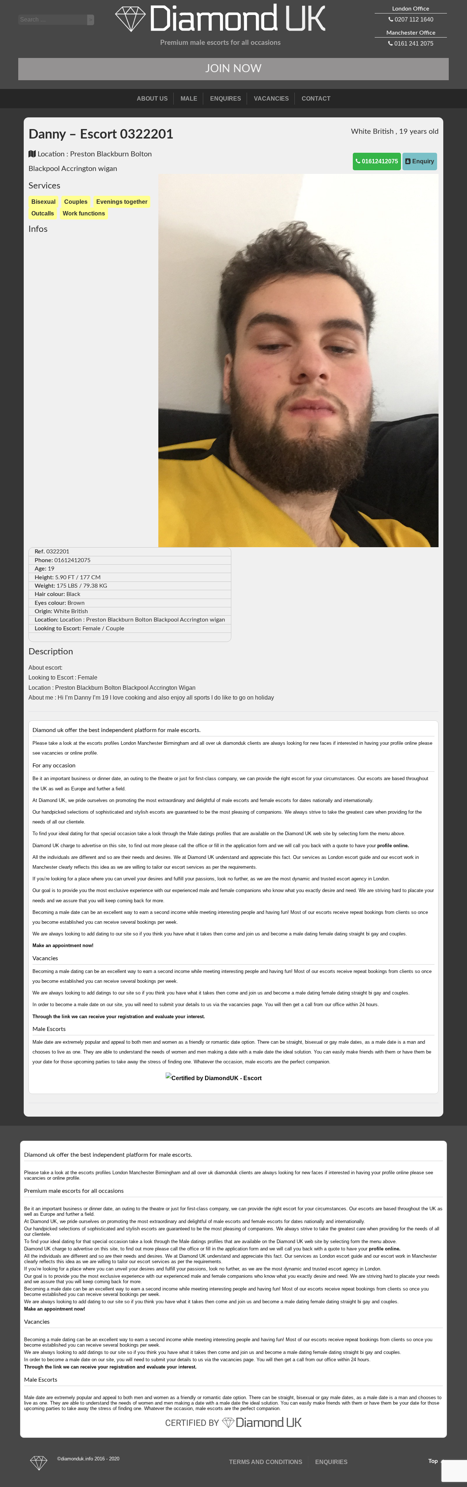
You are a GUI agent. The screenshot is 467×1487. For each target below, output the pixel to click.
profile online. (393, 845)
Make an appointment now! (62, 945)
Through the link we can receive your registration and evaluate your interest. (118, 1016)
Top (433, 1461)
